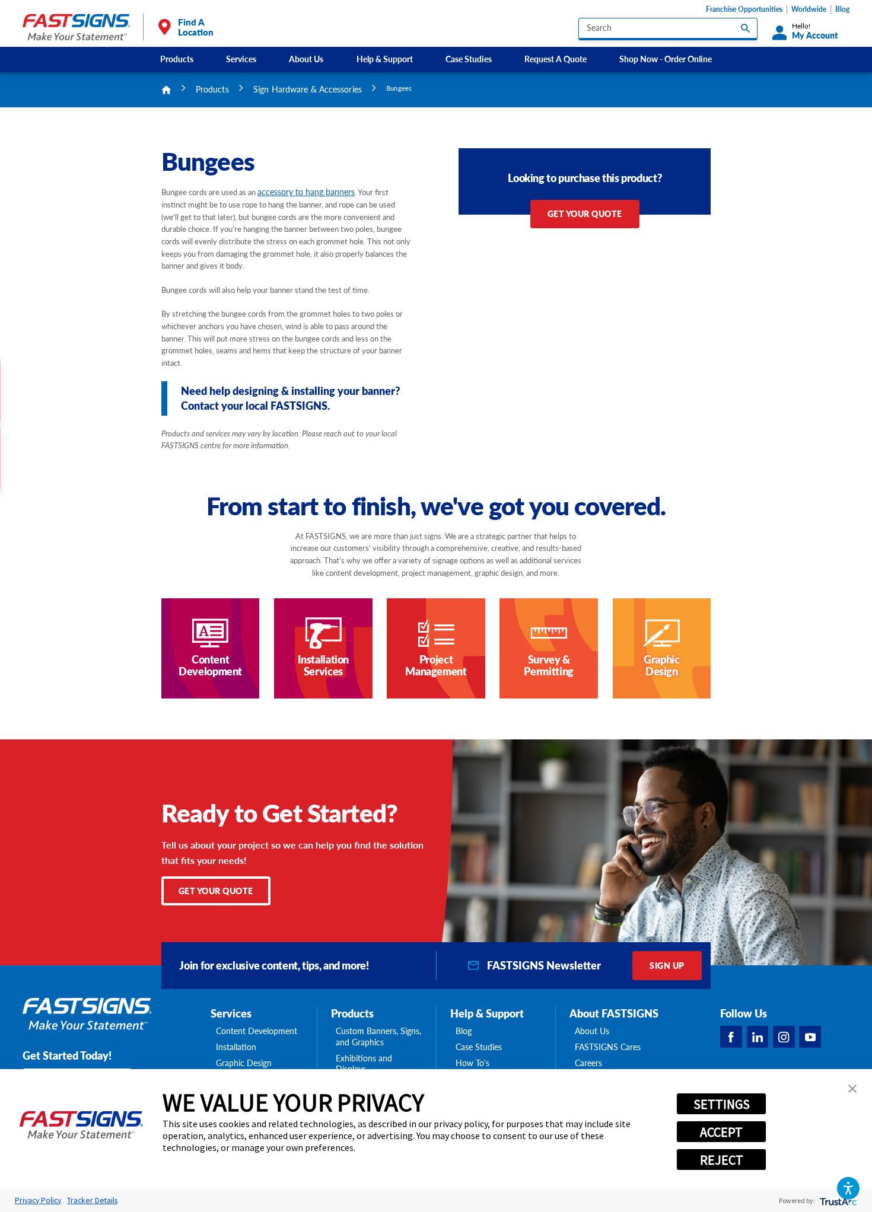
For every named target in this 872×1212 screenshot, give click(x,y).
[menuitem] (177, 59)
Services (241, 59)
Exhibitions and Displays (364, 1063)
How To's (472, 1063)
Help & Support (385, 59)
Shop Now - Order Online (665, 59)
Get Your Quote (585, 213)
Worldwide (808, 9)
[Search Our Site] (745, 27)
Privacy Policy (38, 1200)
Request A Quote (555, 59)
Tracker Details (92, 1200)
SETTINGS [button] (721, 1104)
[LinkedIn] (758, 1037)
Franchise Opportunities (744, 9)
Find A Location (195, 26)
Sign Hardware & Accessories (307, 89)
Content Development (256, 1031)
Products (176, 59)
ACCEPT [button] (721, 1132)
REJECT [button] (721, 1160)
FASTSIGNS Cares (608, 1047)
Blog (842, 9)
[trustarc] (837, 1200)
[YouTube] (810, 1037)
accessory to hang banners (306, 191)
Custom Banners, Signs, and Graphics (378, 1036)
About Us (306, 59)
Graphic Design (244, 1063)
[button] (848, 1188)
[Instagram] (784, 1037)
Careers (588, 1063)
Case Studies (468, 59)
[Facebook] (731, 1037)
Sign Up (667, 965)
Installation (236, 1047)
